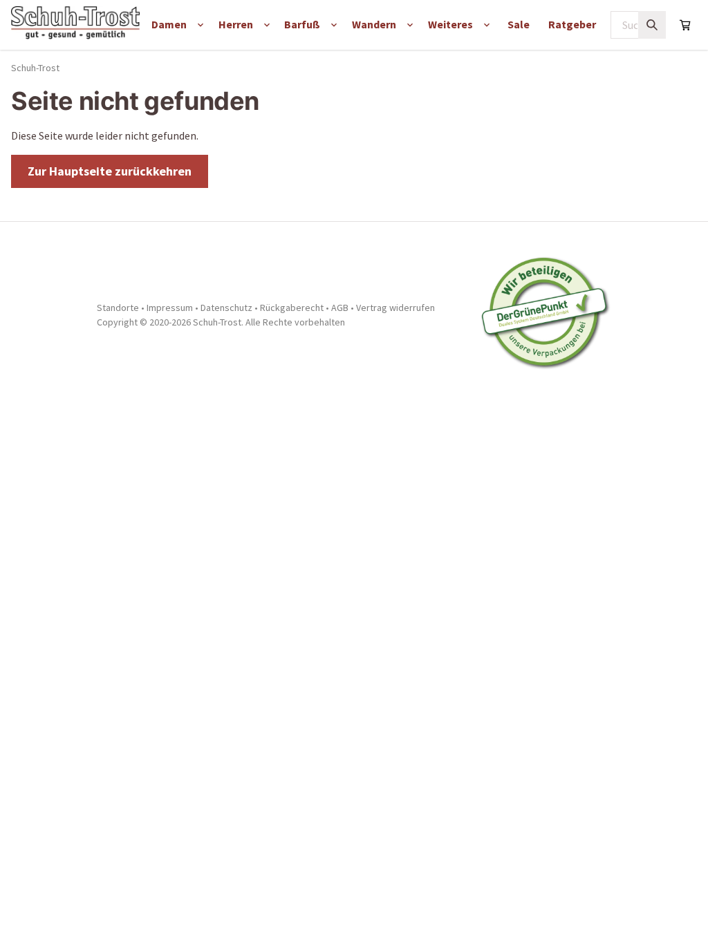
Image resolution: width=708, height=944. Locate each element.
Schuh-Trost (35, 68)
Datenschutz (226, 307)
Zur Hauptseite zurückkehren (110, 171)
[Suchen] (652, 25)
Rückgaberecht (292, 307)
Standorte (118, 307)
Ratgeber (572, 24)
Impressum (170, 307)
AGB (339, 307)
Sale (518, 24)
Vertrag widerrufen (395, 307)
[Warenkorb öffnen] (685, 25)
